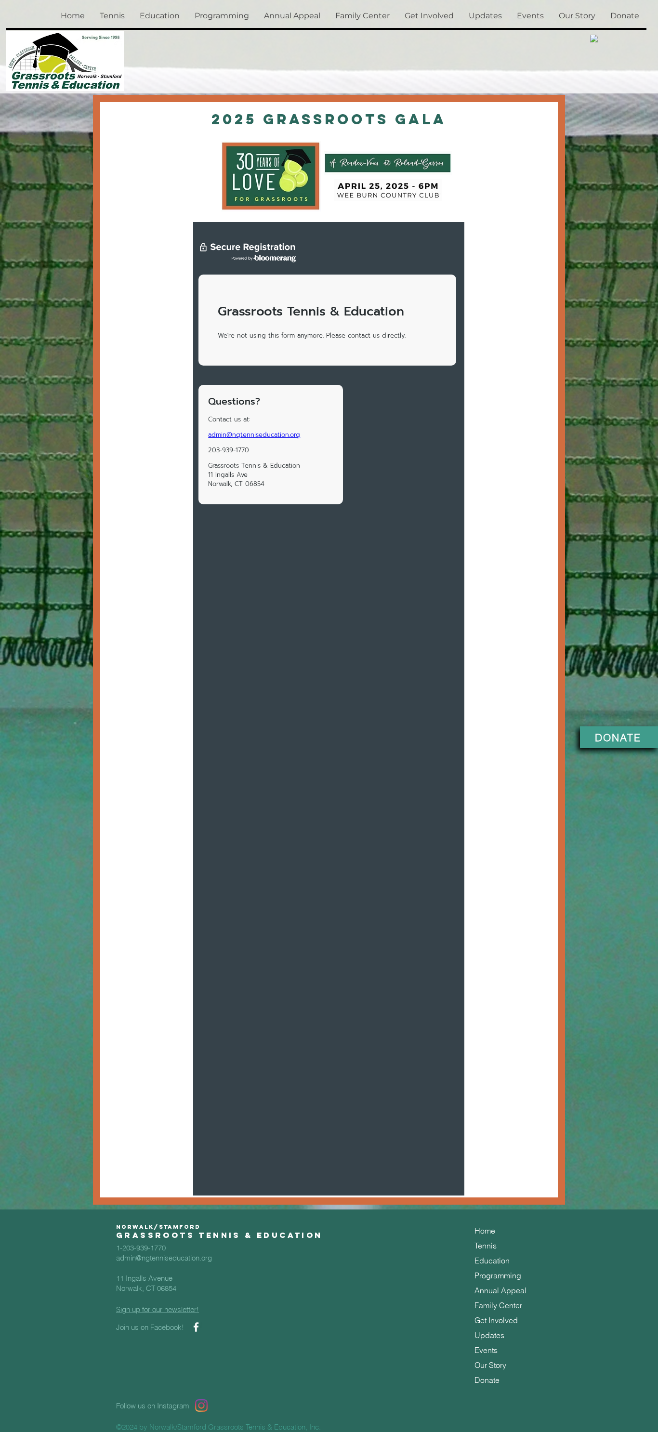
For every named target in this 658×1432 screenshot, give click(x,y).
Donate (487, 1380)
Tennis (485, 1245)
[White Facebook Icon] (196, 1327)
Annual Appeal (500, 1290)
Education (492, 1260)
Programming (497, 1275)
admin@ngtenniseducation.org (164, 1257)
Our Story (490, 1365)
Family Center (498, 1305)
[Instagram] (201, 1405)
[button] (112, 16)
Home (484, 1230)
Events (486, 1350)
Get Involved (496, 1320)
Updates (489, 1335)
